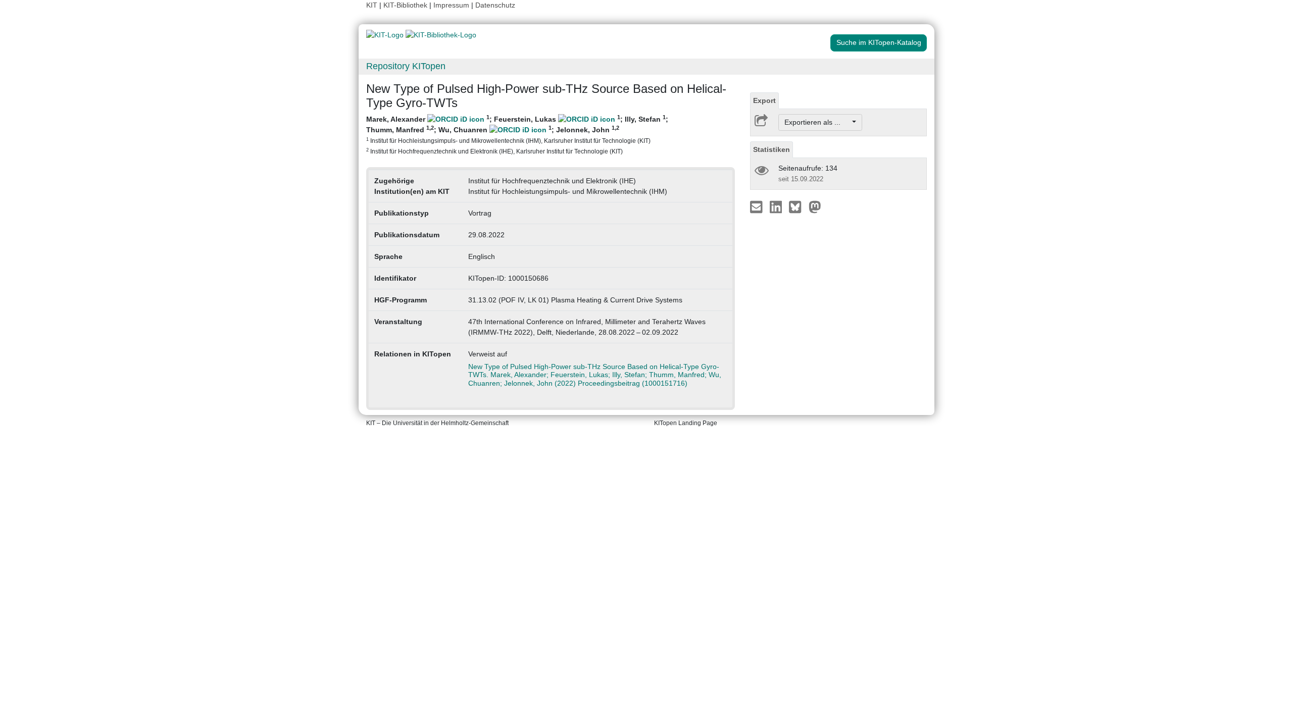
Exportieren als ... (817, 122)
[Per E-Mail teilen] (757, 206)
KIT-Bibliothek (406, 5)
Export (764, 100)
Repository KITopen (405, 66)
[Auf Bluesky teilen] (798, 206)
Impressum (451, 5)
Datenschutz (495, 5)
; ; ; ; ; (517, 134)
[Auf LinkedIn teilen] (777, 206)
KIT (371, 5)
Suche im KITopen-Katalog (878, 42)
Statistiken (771, 149)
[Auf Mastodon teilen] (815, 206)
